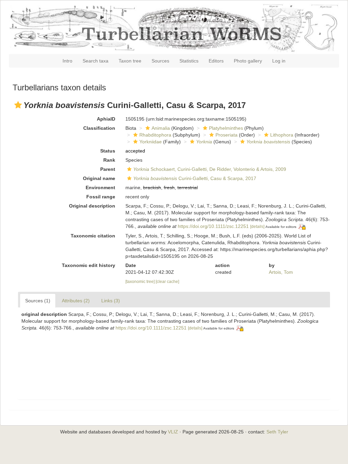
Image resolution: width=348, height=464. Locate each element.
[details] (257, 226)
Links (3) (110, 300)
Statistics (188, 61)
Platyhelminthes (226, 128)
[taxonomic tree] (140, 281)
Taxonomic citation (93, 235)
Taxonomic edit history (88, 265)
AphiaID (106, 119)
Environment (100, 187)
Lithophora (281, 135)
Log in (278, 61)
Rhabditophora (155, 135)
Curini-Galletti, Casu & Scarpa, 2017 (194, 178)
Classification (99, 128)
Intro (67, 61)
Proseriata (226, 135)
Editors (216, 61)
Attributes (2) (76, 300)
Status (107, 151)
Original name (99, 178)
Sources (160, 61)
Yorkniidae (150, 141)
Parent (107, 169)
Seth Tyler (277, 431)
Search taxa (95, 61)
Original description (92, 206)
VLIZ (173, 431)
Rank (109, 160)
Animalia (161, 128)
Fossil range (100, 196)
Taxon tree (130, 61)
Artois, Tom (281, 272)
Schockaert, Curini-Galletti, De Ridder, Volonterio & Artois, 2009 (209, 169)
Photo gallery (248, 61)
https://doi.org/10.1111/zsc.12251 (213, 226)
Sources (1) (37, 300)
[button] (18, 105)
